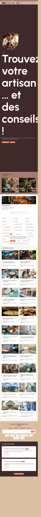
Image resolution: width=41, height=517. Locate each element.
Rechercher (32, 431)
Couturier (16, 221)
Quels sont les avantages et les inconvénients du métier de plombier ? (9, 262)
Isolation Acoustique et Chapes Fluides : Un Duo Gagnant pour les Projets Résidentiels (27, 337)
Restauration (29, 428)
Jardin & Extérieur (22, 428)
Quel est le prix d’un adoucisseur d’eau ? (27, 412)
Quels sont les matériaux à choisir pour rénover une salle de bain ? (26, 356)
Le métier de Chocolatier (30, 230)
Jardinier (4, 224)
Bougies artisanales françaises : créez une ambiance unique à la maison (10, 318)
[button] (27, 234)
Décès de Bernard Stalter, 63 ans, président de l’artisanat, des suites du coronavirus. (10, 376)
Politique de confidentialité (21, 242)
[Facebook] (12, 2)
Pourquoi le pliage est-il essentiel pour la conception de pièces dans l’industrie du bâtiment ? (9, 356)
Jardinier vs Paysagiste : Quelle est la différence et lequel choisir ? (26, 262)
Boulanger (5, 221)
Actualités (5, 218)
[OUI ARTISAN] (7, 3)
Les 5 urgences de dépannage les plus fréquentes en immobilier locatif (9, 300)
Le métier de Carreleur (7, 230)
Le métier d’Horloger (18, 227)
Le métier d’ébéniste (29, 224)
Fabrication (16, 428)
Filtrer (29, 431)
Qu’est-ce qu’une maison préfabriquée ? (9, 394)
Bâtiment (10, 428)
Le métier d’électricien (6, 227)
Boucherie (28, 218)
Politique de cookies (16, 242)
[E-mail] (14, 2)
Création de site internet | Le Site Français (12, 461)
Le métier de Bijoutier (29, 227)
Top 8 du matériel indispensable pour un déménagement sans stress (27, 281)
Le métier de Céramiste (19, 230)
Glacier (27, 221)
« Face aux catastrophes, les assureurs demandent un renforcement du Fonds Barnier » (26, 375)
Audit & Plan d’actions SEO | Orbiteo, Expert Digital (14, 448)
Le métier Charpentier (18, 224)
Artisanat (16, 218)
